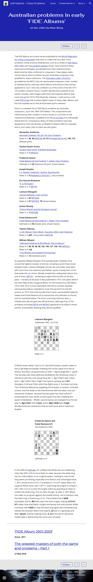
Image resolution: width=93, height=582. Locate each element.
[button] (90, 3)
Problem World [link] (66, 3)
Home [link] (53, 3)
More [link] (80, 3)
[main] (46, 20)
